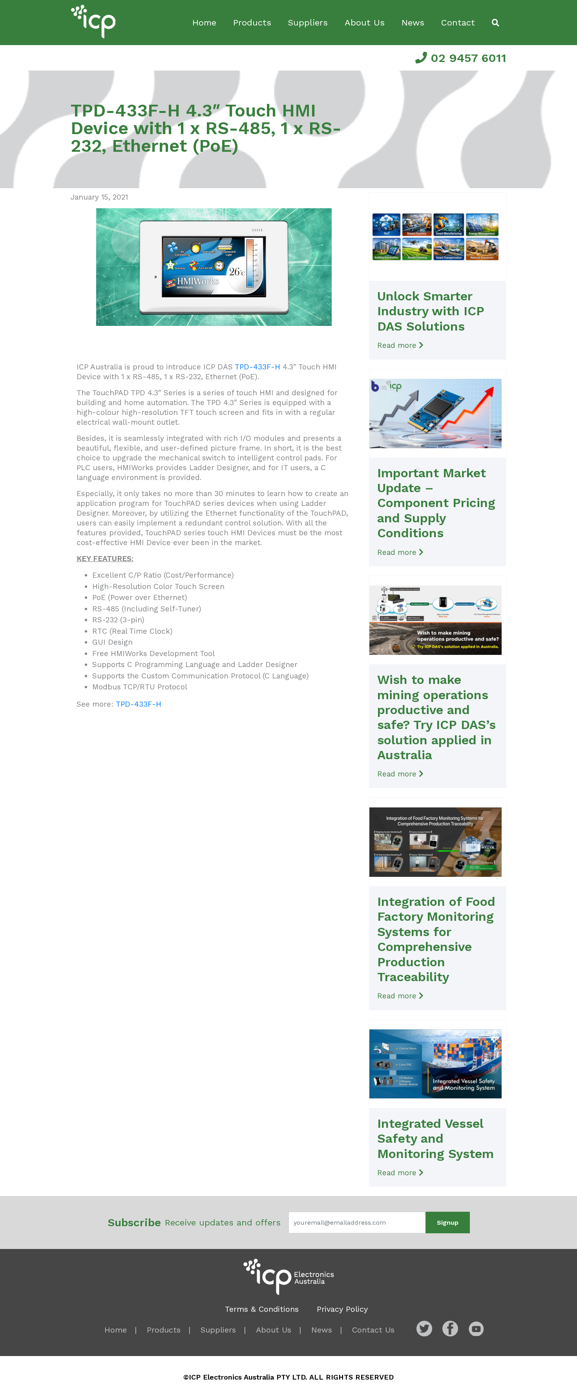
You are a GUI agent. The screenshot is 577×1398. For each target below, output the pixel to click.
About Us (365, 22)
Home (204, 22)
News (413, 22)
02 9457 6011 (466, 58)
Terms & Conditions (262, 1309)
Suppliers (308, 22)
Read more (398, 345)
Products (252, 22)
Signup (447, 1222)
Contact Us (373, 1329)
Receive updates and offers (194, 1222)
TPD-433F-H (257, 366)
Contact (458, 22)
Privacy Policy (342, 1309)
